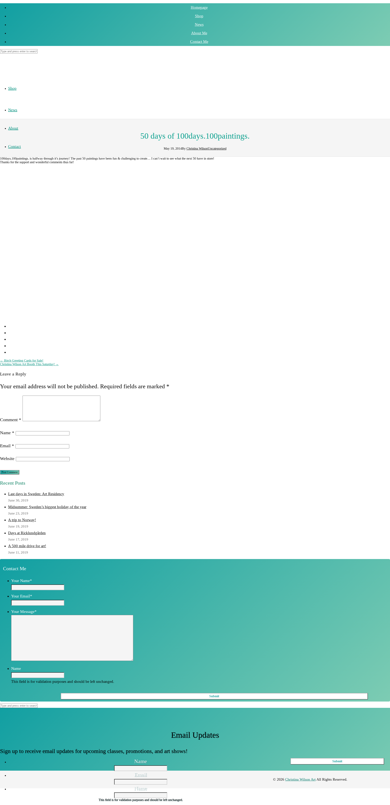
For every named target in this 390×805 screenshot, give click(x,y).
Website (7, 458)
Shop (199, 16)
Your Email (21, 596)
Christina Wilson (197, 148)
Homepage (199, 7)
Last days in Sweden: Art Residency (36, 494)
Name (7, 432)
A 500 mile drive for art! (27, 546)
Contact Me (199, 41)
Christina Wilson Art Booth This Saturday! (29, 364)
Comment (10, 419)
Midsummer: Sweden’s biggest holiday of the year (47, 507)
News (199, 24)
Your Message (24, 611)
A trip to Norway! (22, 520)
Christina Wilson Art (300, 779)
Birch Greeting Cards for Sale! (21, 360)
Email (7, 445)
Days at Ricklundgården (27, 533)
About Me (199, 33)
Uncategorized (217, 148)
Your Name (21, 580)
